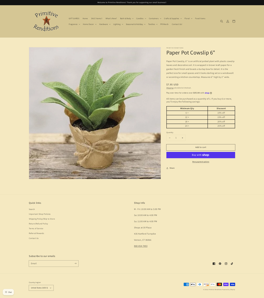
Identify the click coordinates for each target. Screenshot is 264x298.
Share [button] (172, 168)
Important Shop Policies (40, 214)
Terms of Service (36, 228)
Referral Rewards (36, 233)
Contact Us (34, 238)
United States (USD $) (39, 288)
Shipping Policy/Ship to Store (42, 219)
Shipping (169, 88)
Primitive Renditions (215, 289)
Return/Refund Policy (38, 223)
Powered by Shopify (228, 289)
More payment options (200, 162)
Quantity (169, 132)
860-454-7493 (140, 246)
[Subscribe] (75, 263)
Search (32, 209)
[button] (222, 21)
